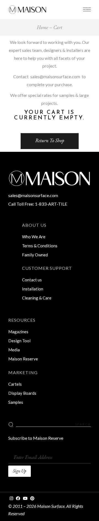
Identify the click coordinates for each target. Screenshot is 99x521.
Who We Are (33, 236)
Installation (32, 288)
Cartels (15, 384)
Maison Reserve (23, 358)
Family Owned (35, 254)
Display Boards (22, 393)
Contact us (32, 279)
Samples (15, 402)
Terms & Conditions (39, 245)
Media (14, 349)
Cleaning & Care (36, 297)
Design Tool (19, 340)
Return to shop (49, 140)
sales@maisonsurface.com (55, 76)
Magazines (18, 331)
